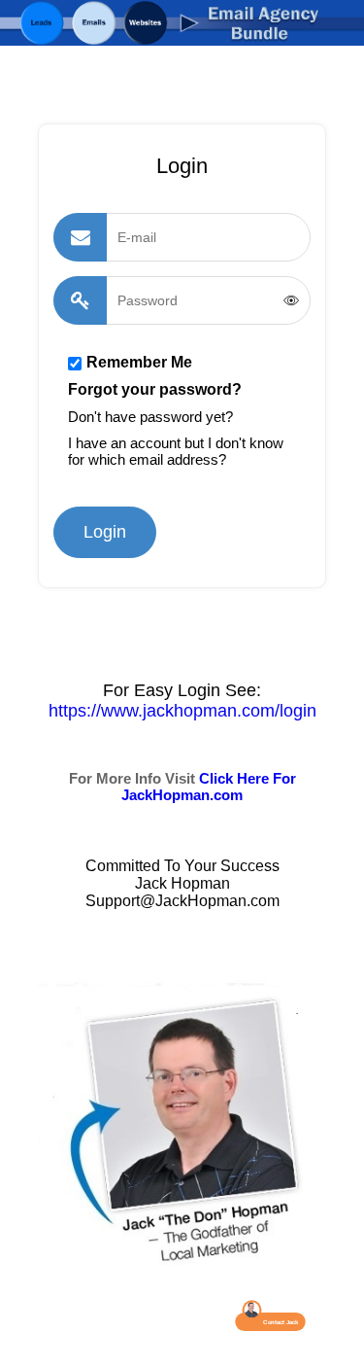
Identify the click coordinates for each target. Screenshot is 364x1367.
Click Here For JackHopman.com (208, 786)
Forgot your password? (155, 389)
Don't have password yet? (150, 416)
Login (104, 532)
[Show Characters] (291, 300)
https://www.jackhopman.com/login (182, 710)
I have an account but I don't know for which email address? (175, 451)
